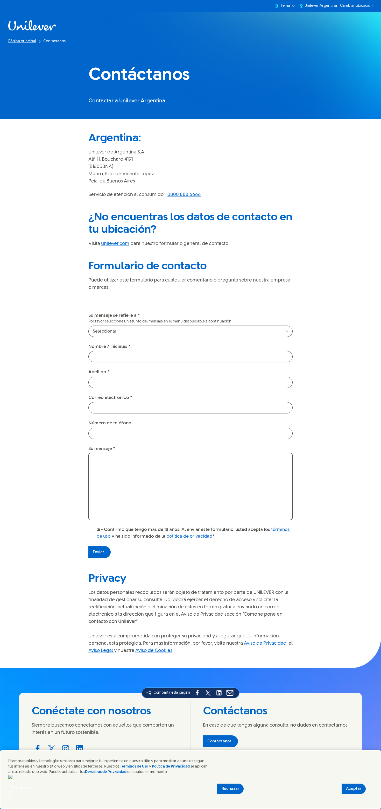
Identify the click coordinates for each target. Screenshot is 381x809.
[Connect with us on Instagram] (66, 749)
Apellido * (99, 372)
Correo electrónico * (110, 397)
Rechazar (230, 789)
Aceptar (353, 789)
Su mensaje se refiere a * (114, 315)
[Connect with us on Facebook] (38, 749)
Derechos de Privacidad (105, 772)
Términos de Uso (134, 767)
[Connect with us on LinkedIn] (80, 749)
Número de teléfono (109, 423)
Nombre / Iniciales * (109, 346)
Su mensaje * (101, 448)
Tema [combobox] (285, 6)
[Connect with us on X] (52, 749)
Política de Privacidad (171, 767)
